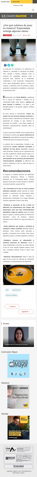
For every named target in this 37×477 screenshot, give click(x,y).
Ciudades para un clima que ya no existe (16, 344)
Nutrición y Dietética (11, 295)
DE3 (7, 290)
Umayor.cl (35, 1)
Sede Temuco (16, 290)
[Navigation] (31, 16)
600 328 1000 (15, 2)
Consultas (5, 2)
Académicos (7, 35)
